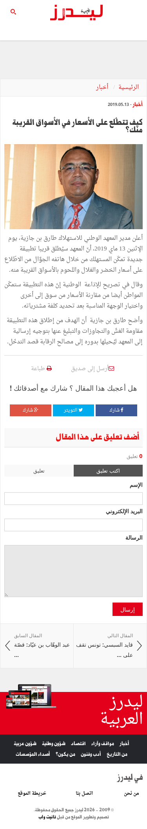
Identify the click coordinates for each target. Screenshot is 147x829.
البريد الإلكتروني (124, 511)
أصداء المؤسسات (33, 754)
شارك (115, 410)
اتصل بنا (84, 793)
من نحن (131, 793)
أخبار (103, 87)
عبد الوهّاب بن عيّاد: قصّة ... (42, 645)
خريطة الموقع (32, 793)
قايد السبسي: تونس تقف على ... (104, 645)
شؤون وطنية (53, 744)
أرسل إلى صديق (90, 369)
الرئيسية (128, 87)
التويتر (71, 410)
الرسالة (134, 537)
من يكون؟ (65, 754)
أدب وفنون (91, 754)
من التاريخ (117, 754)
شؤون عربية (25, 744)
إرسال (127, 609)
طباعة (39, 369)
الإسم (136, 484)
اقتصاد (78, 744)
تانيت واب (47, 817)
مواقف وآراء (102, 744)
